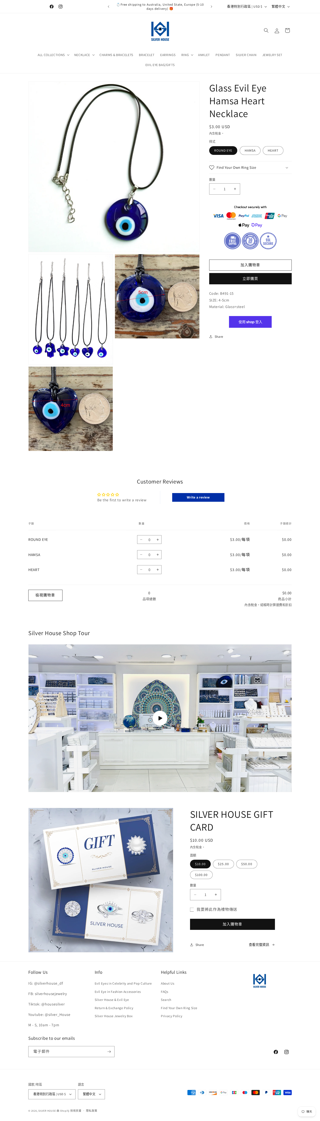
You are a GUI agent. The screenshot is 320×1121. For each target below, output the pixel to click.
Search (166, 999)
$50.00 (246, 864)
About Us (167, 983)
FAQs (164, 991)
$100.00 (201, 875)
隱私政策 (91, 1110)
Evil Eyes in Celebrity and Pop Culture (123, 983)
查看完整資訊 (259, 944)
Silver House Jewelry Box (114, 1016)
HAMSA (250, 150)
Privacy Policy (171, 1016)
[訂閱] (109, 1051)
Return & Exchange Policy (114, 1008)
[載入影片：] (160, 718)
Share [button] (219, 336)
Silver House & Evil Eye (112, 999)
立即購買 (250, 278)
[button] (53, 55)
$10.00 (200, 864)
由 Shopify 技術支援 (69, 1110)
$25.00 (223, 864)
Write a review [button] (198, 497)
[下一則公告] (211, 6)
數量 (212, 179)
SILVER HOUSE (47, 1110)
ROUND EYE (223, 150)
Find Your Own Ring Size (179, 1008)
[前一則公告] (108, 6)
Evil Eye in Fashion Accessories (118, 991)
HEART (273, 150)
